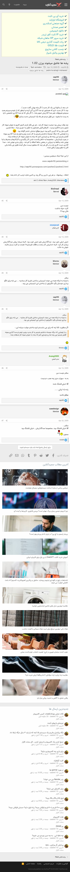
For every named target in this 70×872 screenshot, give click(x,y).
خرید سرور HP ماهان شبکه (50, 38)
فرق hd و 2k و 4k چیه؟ (54, 798)
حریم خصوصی (49, 863)
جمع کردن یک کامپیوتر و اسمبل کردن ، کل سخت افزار (42, 742)
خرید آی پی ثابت (56, 16)
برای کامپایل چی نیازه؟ (55, 788)
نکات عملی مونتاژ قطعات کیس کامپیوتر (48, 713)
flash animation (36, 67)
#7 (3, 421)
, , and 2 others (49, 180)
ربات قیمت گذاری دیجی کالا (50, 42)
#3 (3, 237)
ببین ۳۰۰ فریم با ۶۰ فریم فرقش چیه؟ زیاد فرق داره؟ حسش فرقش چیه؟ (36, 807)
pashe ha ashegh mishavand (56, 70)
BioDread (55, 188)
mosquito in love (22, 67)
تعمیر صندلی (57, 27)
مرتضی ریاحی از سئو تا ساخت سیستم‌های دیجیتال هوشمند (47, 488)
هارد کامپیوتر (58, 817)
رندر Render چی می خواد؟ (53, 779)
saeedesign (54, 408)
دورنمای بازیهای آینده (55, 723)
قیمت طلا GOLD (56, 45)
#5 (3, 309)
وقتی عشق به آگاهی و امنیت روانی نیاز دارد (52, 698)
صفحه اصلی (30, 863)
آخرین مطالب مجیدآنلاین (55, 465)
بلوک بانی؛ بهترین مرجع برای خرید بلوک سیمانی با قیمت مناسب (45, 629)
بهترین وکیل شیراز (55, 53)
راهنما (39, 863)
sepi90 (63, 67)
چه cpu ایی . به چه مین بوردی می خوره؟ (47, 835)
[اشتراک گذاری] (6, 89)
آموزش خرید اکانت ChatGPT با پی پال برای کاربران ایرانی (47, 557)
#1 (3, 89)
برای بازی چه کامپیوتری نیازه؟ (52, 751)
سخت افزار (59, 719)
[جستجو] (3, 5)
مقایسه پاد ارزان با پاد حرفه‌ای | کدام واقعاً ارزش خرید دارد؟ (46, 675)
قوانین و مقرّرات (62, 863)
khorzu (56, 261)
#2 (3, 201)
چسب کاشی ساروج (54, 49)
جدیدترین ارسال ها (58, 709)
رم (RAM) (59, 826)
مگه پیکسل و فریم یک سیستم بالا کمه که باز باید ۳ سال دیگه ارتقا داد (36, 732)
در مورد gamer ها (56, 770)
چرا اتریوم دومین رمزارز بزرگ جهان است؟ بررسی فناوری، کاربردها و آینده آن (41, 511)
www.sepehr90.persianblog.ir (55, 161)
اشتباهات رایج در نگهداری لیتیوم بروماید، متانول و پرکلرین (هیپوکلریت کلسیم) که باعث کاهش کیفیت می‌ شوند (36, 581)
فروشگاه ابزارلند (56, 20)
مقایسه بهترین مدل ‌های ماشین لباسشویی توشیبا (50, 606)
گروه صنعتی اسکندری (53, 23)
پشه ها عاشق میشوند (36, 70)
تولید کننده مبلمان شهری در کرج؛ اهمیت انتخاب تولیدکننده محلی (44, 652)
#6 (3, 368)
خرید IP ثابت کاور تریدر (53, 35)
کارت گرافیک (58, 760)
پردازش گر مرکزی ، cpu (54, 845)
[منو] (66, 4)
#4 (3, 273)
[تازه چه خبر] (9, 5)
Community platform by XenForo (48, 869)
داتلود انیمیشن (57, 31)
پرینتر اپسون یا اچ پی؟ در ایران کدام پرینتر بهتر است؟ (48, 534)
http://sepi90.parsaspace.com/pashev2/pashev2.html (44, 166)
